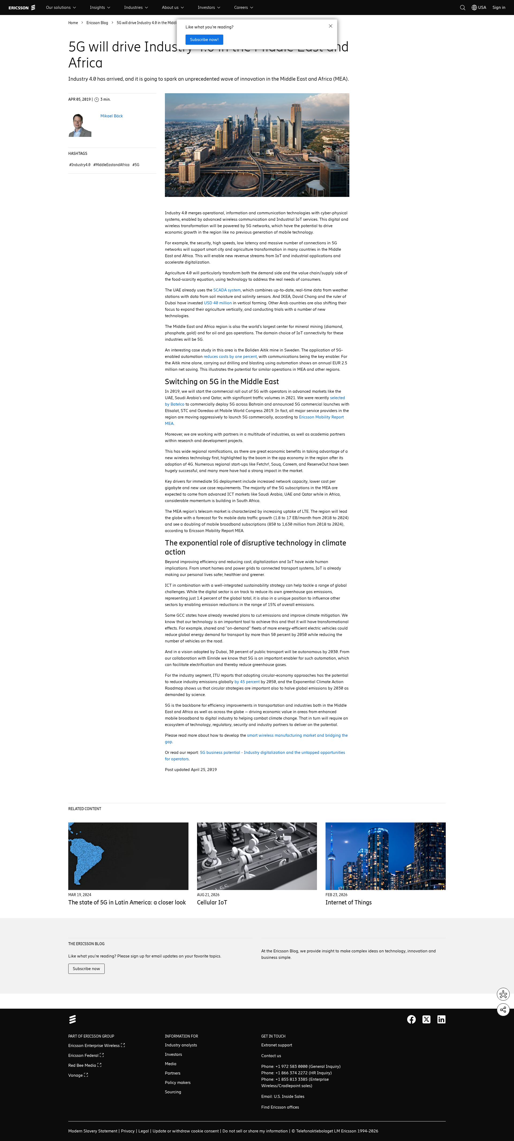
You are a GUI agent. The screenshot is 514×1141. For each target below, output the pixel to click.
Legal (143, 1130)
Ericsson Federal (84, 1055)
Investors (206, 7)
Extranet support (276, 1045)
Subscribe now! (204, 39)
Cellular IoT (212, 902)
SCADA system (227, 290)
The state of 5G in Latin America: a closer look (127, 902)
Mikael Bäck (111, 115)
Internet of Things (349, 902)
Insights (97, 7)
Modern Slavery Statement (92, 1130)
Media (170, 1063)
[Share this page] (503, 1009)
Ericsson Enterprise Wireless (94, 1045)
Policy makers (178, 1082)
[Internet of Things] (386, 856)
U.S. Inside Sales (289, 1096)
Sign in (499, 7)
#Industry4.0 (80, 165)
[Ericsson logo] (22, 7)
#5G (136, 165)
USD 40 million (218, 302)
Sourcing (173, 1091)
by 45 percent (247, 681)
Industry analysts (181, 1045)
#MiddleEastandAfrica (111, 165)
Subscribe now (86, 968)
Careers (241, 7)
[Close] (330, 26)
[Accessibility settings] (503, 994)
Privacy (128, 1130)
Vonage (76, 1075)
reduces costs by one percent (230, 356)
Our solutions (58, 7)
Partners (172, 1073)
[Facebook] (411, 1019)
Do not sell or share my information (255, 1130)
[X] (426, 1019)
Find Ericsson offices (280, 1107)
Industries (133, 7)
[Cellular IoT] (257, 856)
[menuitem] (62, 7)
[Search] (462, 7)
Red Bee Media (82, 1065)
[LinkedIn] (441, 1019)
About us (170, 7)
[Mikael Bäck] (80, 125)
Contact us (271, 1055)
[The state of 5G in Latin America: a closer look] (128, 856)
